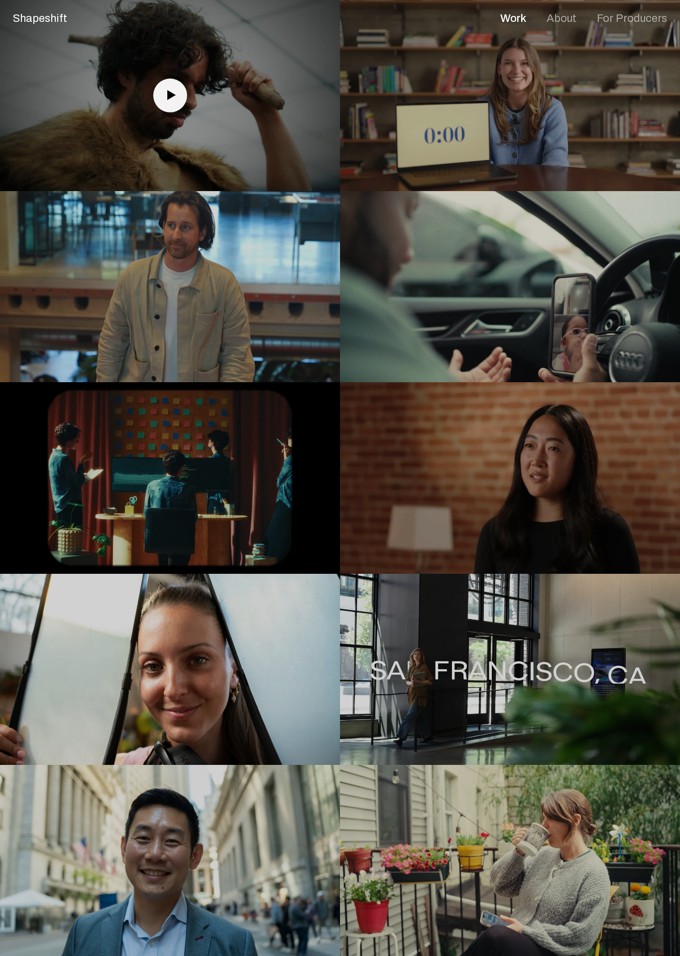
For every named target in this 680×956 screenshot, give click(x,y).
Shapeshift (40, 18)
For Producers (632, 18)
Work (513, 18)
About (561, 18)
